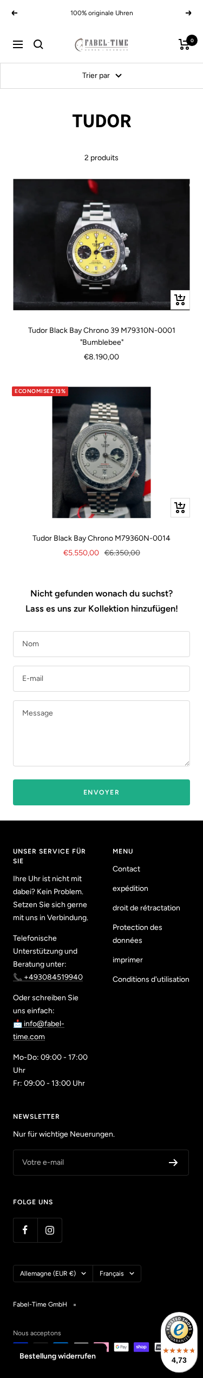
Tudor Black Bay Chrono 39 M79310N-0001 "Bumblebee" (101, 336)
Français (112, 1273)
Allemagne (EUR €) (48, 1273)
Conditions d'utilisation (151, 979)
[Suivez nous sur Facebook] (25, 1230)
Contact (126, 869)
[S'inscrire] (173, 1162)
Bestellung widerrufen (57, 1356)
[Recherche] (38, 44)
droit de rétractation (146, 908)
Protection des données (137, 934)
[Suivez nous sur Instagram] (49, 1230)
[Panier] (184, 44)
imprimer (128, 959)
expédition (130, 888)
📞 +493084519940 (48, 977)
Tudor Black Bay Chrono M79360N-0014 (101, 538)
